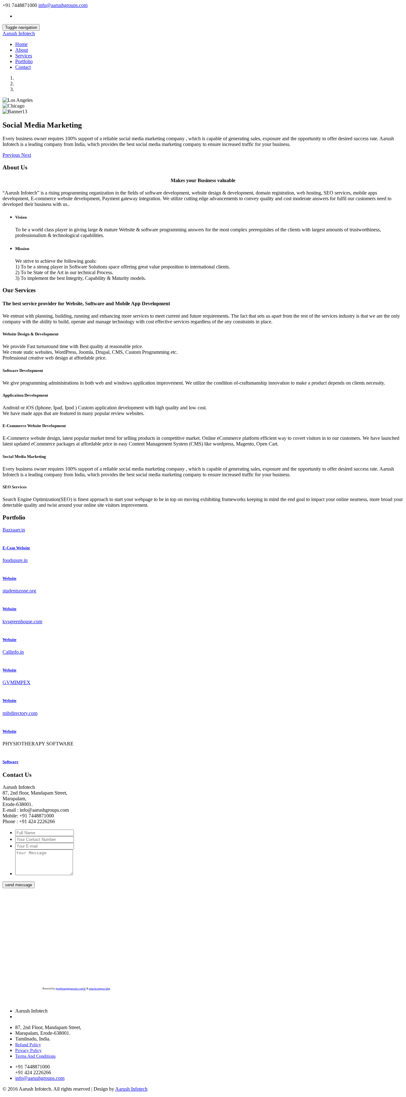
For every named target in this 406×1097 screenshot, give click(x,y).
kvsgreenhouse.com (22, 621)
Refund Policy (28, 1044)
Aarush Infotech (19, 33)
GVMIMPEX (16, 682)
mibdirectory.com (20, 713)
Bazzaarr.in (14, 529)
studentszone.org (19, 590)
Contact (23, 67)
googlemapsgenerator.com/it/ (71, 988)
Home (21, 44)
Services (23, 55)
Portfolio (24, 61)
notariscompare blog (99, 988)
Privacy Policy (28, 1050)
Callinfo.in (13, 652)
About (21, 50)
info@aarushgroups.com (63, 5)
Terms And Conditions (35, 1056)
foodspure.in (15, 560)
